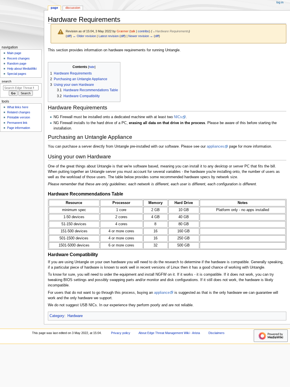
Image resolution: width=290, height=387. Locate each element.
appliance (162, 293)
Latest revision (109, 36)
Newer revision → (140, 36)
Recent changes (18, 58)
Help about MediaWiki (22, 68)
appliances (215, 146)
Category (57, 316)
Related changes (18, 112)
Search (6, 81)
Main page (14, 53)
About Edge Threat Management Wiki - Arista (169, 333)
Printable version (18, 117)
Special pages (16, 73)
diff (69, 36)
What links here (17, 107)
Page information (18, 127)
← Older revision (84, 36)
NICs (178, 117)
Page (54, 7)
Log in (279, 2)
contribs (143, 31)
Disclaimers (216, 333)
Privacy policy (120, 333)
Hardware (75, 316)
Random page (16, 63)
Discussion (72, 7)
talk (133, 31)
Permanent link (17, 122)
